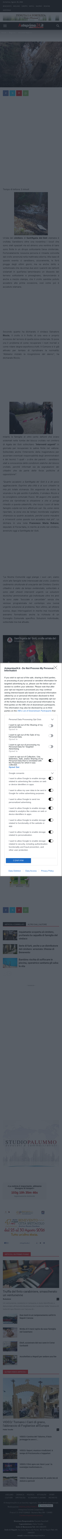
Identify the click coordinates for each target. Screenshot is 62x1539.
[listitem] (31, 719)
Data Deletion (15, 871)
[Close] (56, 668)
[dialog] (31, 769)
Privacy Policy (47, 871)
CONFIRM (18, 860)
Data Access (31, 871)
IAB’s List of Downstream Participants (34, 711)
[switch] (51, 725)
